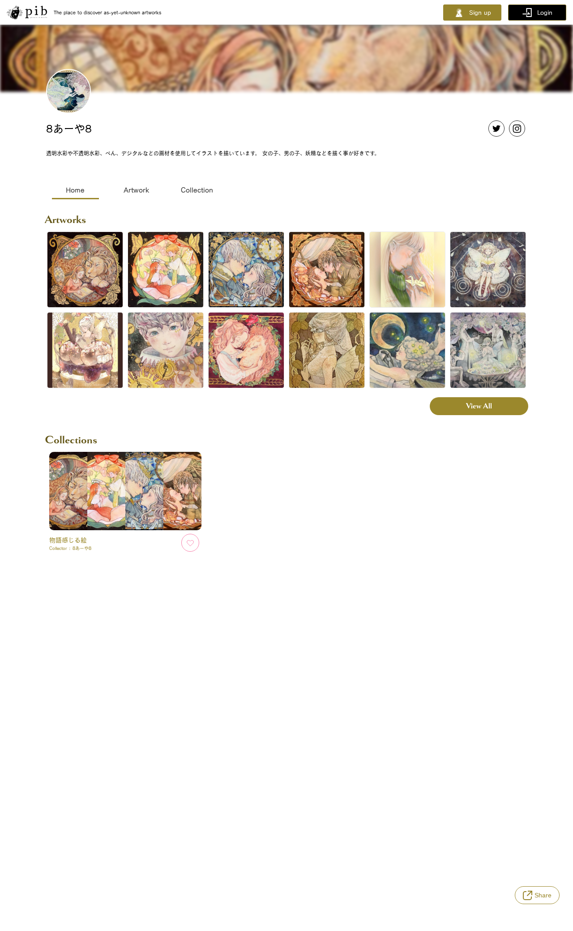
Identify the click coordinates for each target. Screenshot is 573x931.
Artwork (136, 189)
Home (75, 189)
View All (479, 406)
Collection (197, 189)
